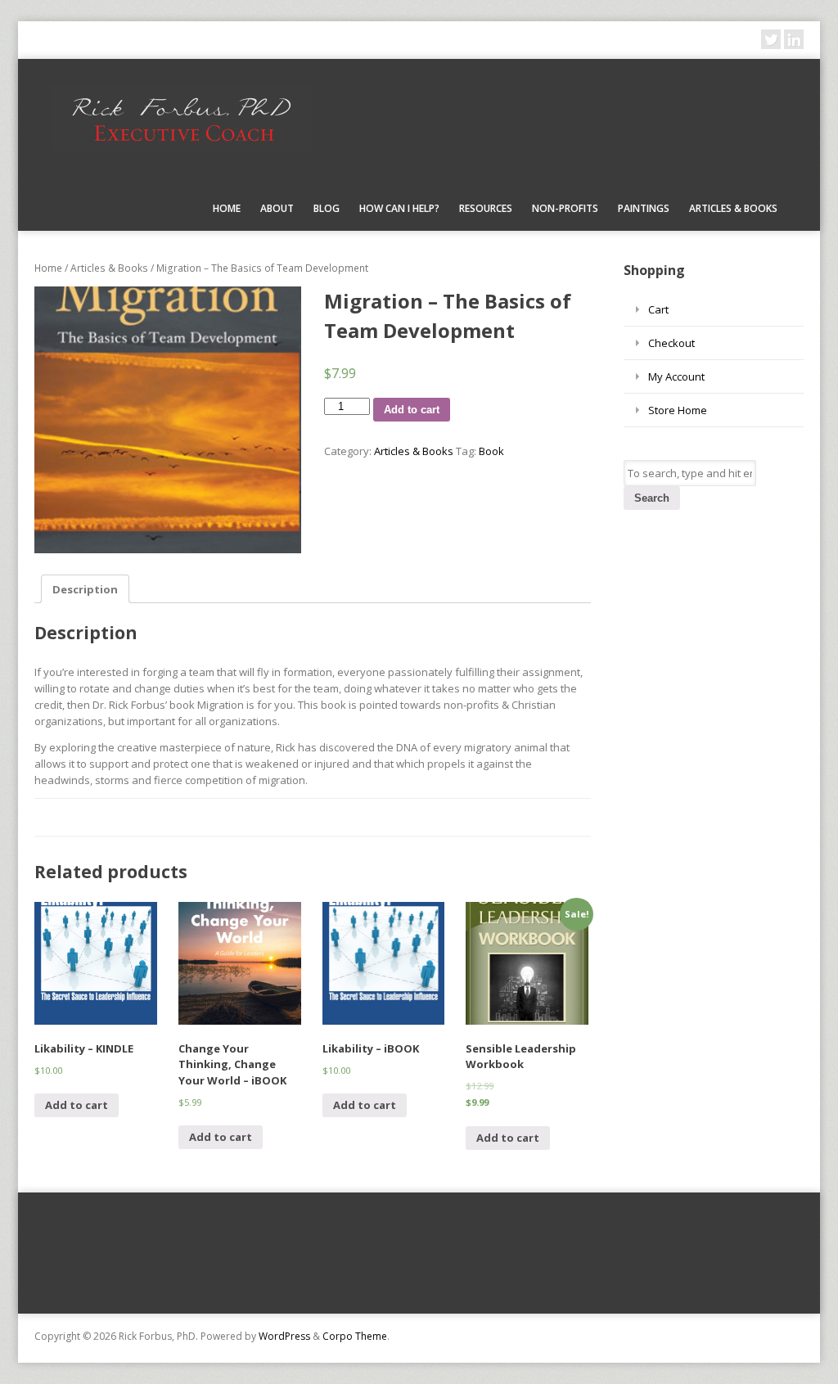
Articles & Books (733, 208)
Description (85, 589)
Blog (326, 208)
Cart (658, 309)
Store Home (677, 410)
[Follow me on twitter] (771, 39)
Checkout (671, 343)
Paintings (643, 208)
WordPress (284, 1336)
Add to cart (411, 409)
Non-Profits (565, 208)
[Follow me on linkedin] (794, 39)
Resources (485, 208)
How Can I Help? (399, 208)
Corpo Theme (354, 1336)
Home (227, 208)
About (277, 208)
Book (491, 451)
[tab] (85, 589)
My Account (676, 376)
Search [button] (651, 498)
